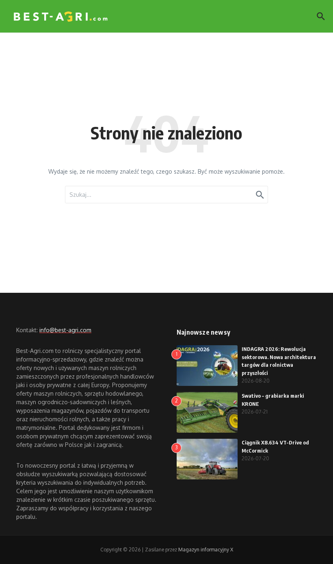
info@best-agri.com (65, 330)
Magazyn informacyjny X (205, 550)
